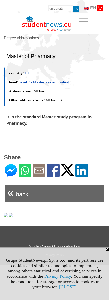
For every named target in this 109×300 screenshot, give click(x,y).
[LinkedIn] (81, 174)
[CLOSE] (68, 286)
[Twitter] (67, 173)
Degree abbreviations (21, 38)
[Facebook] (53, 174)
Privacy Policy (57, 276)
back (17, 192)
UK (27, 73)
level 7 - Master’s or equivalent (44, 82)
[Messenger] (11, 174)
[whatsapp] (25, 174)
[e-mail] (39, 174)
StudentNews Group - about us (54, 246)
